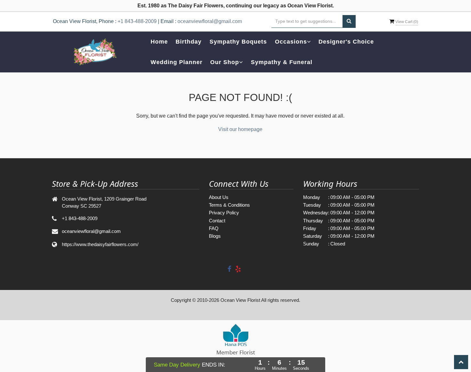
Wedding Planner (176, 62)
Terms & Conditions (229, 205)
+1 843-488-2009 (137, 21)
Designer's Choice (346, 41)
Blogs (215, 236)
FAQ (214, 228)
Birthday (189, 41)
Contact (217, 220)
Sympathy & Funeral (281, 62)
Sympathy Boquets (238, 41)
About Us (218, 197)
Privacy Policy (224, 212)
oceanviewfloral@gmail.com (210, 21)
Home (159, 41)
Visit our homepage (240, 129)
